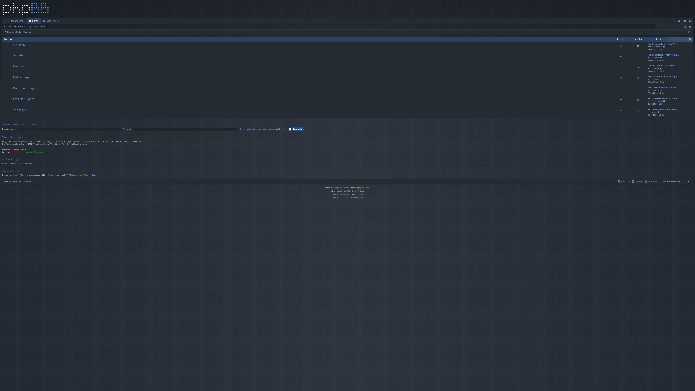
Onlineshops (21, 77)
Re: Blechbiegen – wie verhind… (663, 55)
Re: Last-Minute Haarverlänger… (663, 76)
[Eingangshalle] (26, 9)
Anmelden (22, 26)
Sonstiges (19, 110)
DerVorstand (657, 101)
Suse (94, 175)
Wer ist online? (12, 137)
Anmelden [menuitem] (685, 21)
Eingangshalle (17, 20)
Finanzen (19, 66)
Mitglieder (52, 20)
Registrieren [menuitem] (691, 21)
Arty (341, 191)
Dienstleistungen (24, 88)
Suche (8, 26)
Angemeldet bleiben (280, 129)
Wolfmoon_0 (657, 47)
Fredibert (656, 69)
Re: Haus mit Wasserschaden (662, 66)
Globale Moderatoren (35, 152)
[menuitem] (679, 21)
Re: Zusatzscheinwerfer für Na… (663, 98)
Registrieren (38, 26)
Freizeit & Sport (23, 99)
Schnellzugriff (6, 21)
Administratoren (18, 152)
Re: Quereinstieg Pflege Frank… (663, 109)
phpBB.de (360, 194)
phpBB (338, 188)
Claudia (655, 79)
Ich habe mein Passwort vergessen (254, 129)
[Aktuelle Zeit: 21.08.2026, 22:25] (689, 32)
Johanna (655, 90)
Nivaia (654, 112)
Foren (35, 20)
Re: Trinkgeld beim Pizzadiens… (663, 88)
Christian (655, 57)
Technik (18, 55)
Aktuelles (19, 45)
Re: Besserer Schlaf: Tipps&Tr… (663, 44)
